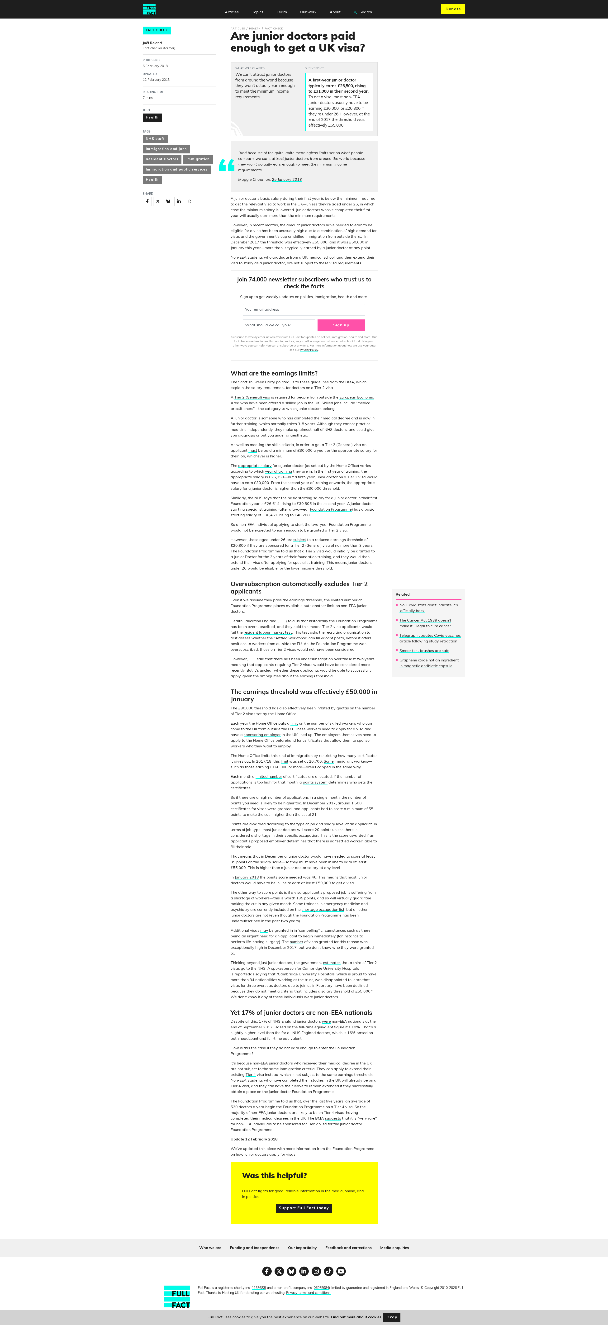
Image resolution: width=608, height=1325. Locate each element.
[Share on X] (157, 201)
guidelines (320, 382)
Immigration (198, 159)
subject (299, 540)
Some (329, 762)
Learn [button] (282, 12)
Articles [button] (232, 12)
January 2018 (247, 877)
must (252, 451)
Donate (453, 9)
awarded (257, 824)
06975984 (321, 1288)
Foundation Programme (331, 510)
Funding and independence (255, 1248)
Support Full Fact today (304, 1208)
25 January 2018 (287, 180)
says (267, 498)
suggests (333, 1119)
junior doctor (245, 418)
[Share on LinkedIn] (178, 201)
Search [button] (365, 12)
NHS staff (155, 139)
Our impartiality (302, 1248)
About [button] (335, 12)
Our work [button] (308, 12)
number (296, 942)
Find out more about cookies (356, 1317)
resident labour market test (268, 633)
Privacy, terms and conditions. (308, 1293)
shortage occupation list (323, 910)
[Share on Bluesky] (168, 201)
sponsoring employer (262, 735)
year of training (278, 472)
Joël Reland (152, 43)
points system (315, 782)
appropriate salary (255, 466)
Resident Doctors (162, 159)
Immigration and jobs (166, 149)
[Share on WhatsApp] (189, 201)
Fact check (157, 30)
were (326, 1022)
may (264, 931)
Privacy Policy (309, 350)
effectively (302, 242)
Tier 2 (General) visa (252, 397)
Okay (392, 1317)
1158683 (258, 1288)
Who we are (210, 1248)
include (348, 403)
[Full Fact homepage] (149, 9)
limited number (269, 777)
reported (242, 974)
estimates (332, 963)
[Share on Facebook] (147, 201)
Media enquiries (394, 1248)
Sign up (341, 325)
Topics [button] (257, 12)
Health (152, 117)
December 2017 (321, 803)
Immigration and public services (177, 169)
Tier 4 (251, 1075)
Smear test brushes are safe (424, 651)
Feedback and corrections (348, 1248)
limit (294, 724)
